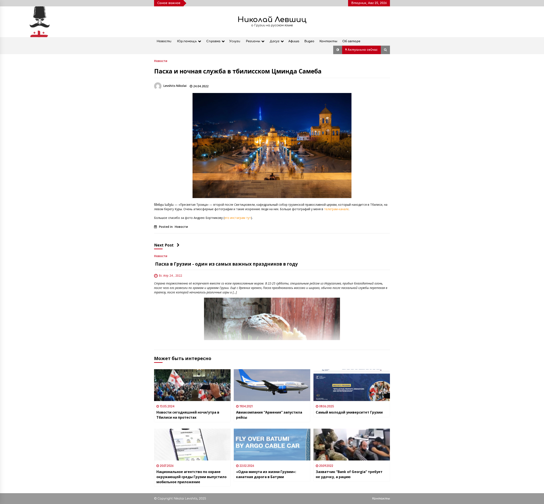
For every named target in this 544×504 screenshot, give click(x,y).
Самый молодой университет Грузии (349, 412)
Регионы (253, 41)
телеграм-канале (336, 209)
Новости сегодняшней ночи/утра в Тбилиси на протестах (187, 415)
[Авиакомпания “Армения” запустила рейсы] (272, 385)
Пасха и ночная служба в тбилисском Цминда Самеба (238, 71)
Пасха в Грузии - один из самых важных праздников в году (226, 264)
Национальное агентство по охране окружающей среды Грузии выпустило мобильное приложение (191, 476)
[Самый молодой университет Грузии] (351, 385)
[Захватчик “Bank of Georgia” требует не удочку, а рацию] (351, 444)
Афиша (293, 41)
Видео (309, 41)
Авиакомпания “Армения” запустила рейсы (269, 415)
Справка (213, 41)
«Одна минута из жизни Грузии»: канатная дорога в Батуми (266, 474)
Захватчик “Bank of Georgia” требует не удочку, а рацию (349, 474)
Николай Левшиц (272, 19)
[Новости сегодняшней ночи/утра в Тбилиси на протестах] (192, 385)
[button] (337, 50)
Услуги (234, 41)
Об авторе (351, 41)
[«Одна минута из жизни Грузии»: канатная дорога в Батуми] (272, 444)
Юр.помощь (187, 41)
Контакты (328, 41)
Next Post (164, 245)
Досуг (274, 41)
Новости (164, 41)
